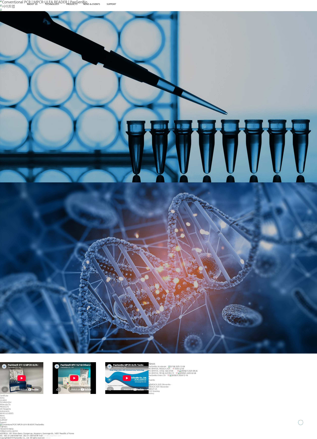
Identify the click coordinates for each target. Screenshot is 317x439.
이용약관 (3, 427)
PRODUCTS (71, 4)
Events (2, 418)
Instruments (4, 411)
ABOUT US (32, 4)
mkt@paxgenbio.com (52, 436)
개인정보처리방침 (6, 429)
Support (3, 422)
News (152, 363)
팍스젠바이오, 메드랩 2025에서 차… (162, 373)
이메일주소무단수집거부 (9, 431)
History (151, 393)
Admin (48, 438)
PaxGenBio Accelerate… (158, 366)
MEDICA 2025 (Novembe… (159, 387)
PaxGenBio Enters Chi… (158, 375)
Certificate (4, 396)
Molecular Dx (5, 404)
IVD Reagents (5, 409)
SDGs (2, 398)
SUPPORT (111, 4)
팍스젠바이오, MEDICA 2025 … (160, 369)
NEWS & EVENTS (91, 4)
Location (3, 400)
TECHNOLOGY (52, 4)
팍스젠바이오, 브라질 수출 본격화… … (163, 371)
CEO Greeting (154, 391)
